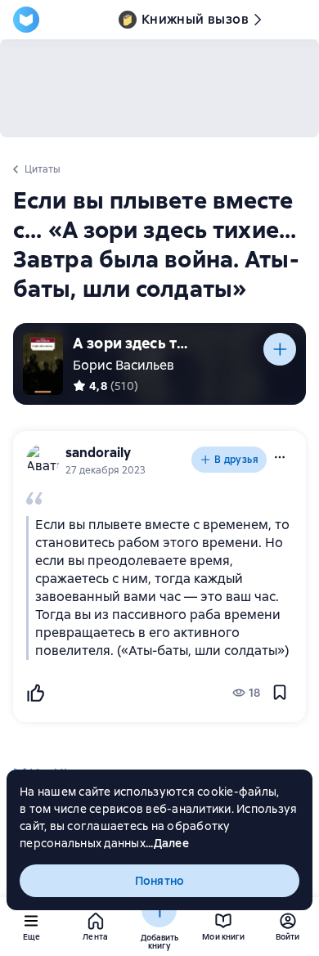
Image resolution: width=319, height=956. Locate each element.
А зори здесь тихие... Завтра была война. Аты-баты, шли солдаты (134, 343)
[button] (280, 457)
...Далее (167, 843)
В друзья (236, 459)
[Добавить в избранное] (280, 692)
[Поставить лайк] (35, 692)
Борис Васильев (123, 365)
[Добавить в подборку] (279, 349)
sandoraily (98, 452)
